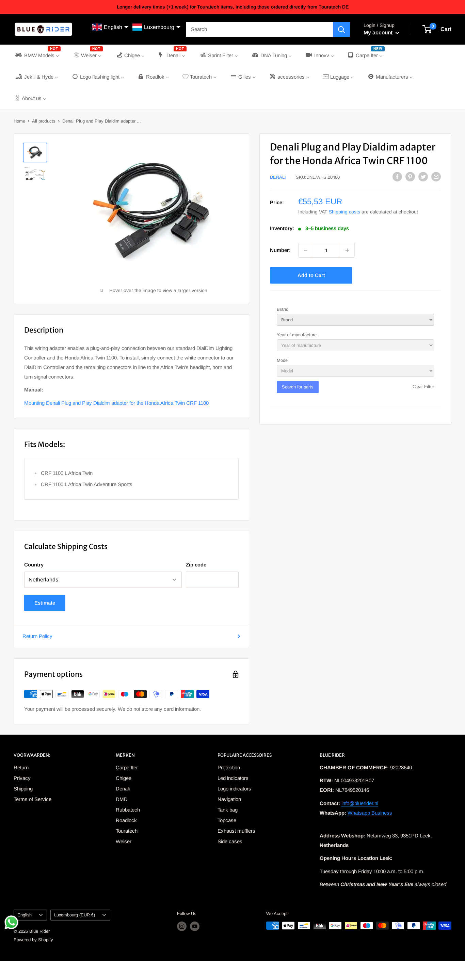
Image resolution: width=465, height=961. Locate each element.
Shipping (23, 788)
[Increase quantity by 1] (347, 250)
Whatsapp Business (370, 813)
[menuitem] (37, 55)
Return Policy (37, 636)
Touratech (127, 831)
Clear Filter (423, 386)
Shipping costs (344, 211)
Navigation (229, 799)
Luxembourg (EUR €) (74, 914)
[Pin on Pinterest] (410, 176)
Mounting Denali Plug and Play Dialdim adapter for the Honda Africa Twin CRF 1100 (116, 403)
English (24, 914)
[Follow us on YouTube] (194, 926)
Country (34, 564)
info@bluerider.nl (359, 803)
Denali (278, 177)
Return (21, 767)
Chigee (123, 778)
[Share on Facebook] (397, 176)
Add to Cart (311, 275)
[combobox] (259, 29)
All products (43, 121)
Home (19, 121)
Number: (280, 250)
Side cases (230, 841)
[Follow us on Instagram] (182, 926)
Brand (282, 309)
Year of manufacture (297, 334)
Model (283, 360)
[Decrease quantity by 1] (306, 250)
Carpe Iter (127, 767)
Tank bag (228, 810)
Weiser (123, 841)
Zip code (196, 564)
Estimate (44, 603)
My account (379, 32)
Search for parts (298, 386)
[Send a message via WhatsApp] (11, 922)
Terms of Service (32, 799)
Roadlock (126, 820)
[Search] (341, 29)
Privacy (22, 778)
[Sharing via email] (436, 176)
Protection (229, 767)
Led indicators (233, 778)
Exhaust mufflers (236, 831)
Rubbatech (128, 810)
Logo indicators (234, 788)
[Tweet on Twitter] (423, 176)
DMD (122, 799)
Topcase (227, 820)
